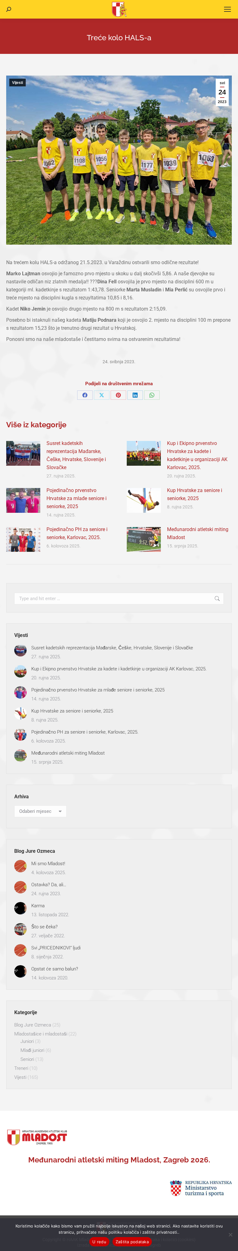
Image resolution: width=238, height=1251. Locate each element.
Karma (38, 906)
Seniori (27, 1059)
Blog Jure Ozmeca (32, 1025)
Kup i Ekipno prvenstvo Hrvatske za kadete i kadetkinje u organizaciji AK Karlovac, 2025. (197, 455)
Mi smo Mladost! (48, 863)
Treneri (21, 1068)
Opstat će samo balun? (54, 969)
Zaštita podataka (132, 1241)
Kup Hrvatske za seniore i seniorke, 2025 (194, 494)
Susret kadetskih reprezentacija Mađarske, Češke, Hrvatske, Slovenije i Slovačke (76, 455)
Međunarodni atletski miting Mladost (197, 533)
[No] (230, 1234)
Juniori (27, 1041)
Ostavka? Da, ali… (48, 884)
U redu (99, 1241)
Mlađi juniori (32, 1050)
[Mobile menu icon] (227, 9)
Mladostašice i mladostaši (40, 1034)
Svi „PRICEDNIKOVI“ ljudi (56, 948)
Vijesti (17, 83)
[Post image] (23, 453)
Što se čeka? (44, 927)
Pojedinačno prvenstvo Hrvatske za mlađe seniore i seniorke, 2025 (76, 498)
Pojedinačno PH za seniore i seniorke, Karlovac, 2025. (77, 533)
